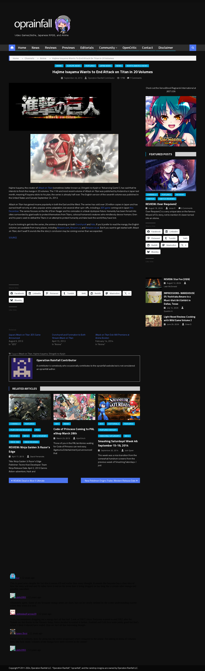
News (35, 47)
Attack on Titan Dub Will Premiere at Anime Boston (112, 336)
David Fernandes (37, 456)
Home (22, 47)
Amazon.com (63, 227)
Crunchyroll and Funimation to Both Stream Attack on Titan (69, 336)
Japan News (105, 65)
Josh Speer (129, 450)
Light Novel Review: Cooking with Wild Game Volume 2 (179, 318)
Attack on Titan (25, 353)
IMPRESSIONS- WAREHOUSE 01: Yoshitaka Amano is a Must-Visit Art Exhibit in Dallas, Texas (179, 298)
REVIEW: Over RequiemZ (161, 204)
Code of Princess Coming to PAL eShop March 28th (73, 431)
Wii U (26, 436)
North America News (137, 65)
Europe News (73, 65)
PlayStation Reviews (20, 429)
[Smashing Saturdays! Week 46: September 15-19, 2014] (119, 407)
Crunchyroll (81, 224)
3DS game (105, 207)
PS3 (37, 429)
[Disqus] (74, 526)
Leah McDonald (170, 286)
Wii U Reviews (39, 436)
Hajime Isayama (40, 353)
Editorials (87, 47)
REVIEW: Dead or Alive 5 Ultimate (29, 480)
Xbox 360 (14, 442)
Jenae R (172, 208)
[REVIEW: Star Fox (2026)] (154, 283)
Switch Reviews (167, 198)
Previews (68, 47)
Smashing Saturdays (110, 436)
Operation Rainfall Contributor (101, 78)
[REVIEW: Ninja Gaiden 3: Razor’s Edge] (30, 407)
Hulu (93, 224)
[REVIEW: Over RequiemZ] (171, 175)
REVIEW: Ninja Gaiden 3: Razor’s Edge (29, 449)
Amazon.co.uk (92, 227)
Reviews (51, 47)
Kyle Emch (80, 438)
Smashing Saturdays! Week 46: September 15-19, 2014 (118, 443)
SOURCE (13, 237)
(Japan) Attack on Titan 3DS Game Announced (25, 336)
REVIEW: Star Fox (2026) (177, 279)
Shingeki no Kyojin (57, 353)
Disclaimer (165, 47)
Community (107, 47)
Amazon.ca (75, 227)
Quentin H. (168, 311)
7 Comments (136, 78)
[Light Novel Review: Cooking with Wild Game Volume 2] (154, 321)
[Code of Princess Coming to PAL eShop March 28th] (74, 407)
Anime (59, 65)
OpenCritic (130, 47)
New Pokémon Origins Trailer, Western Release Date (110, 480)
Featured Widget (108, 429)
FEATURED (90, 65)
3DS (57, 423)
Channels (15, 423)
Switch (150, 198)
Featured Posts (160, 154)
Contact (147, 47)
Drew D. (188, 324)
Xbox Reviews (31, 442)
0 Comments (186, 208)
